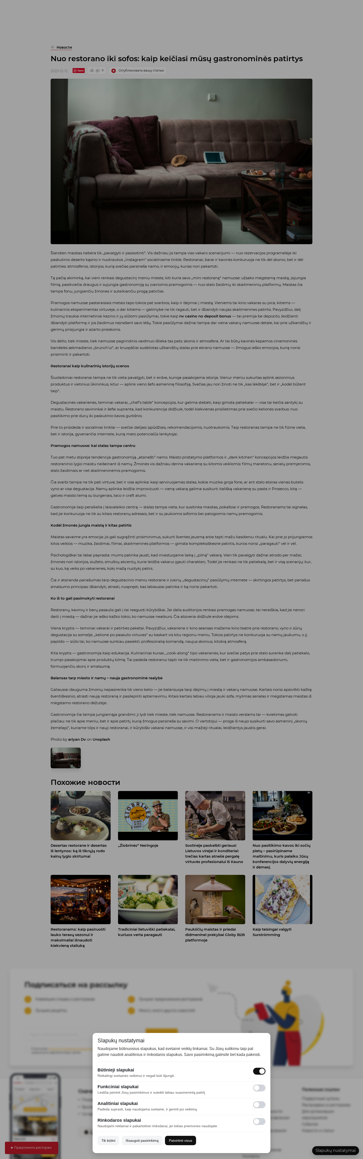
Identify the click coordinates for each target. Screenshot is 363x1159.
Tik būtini (108, 1140)
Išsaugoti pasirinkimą (142, 1140)
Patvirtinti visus (180, 1140)
